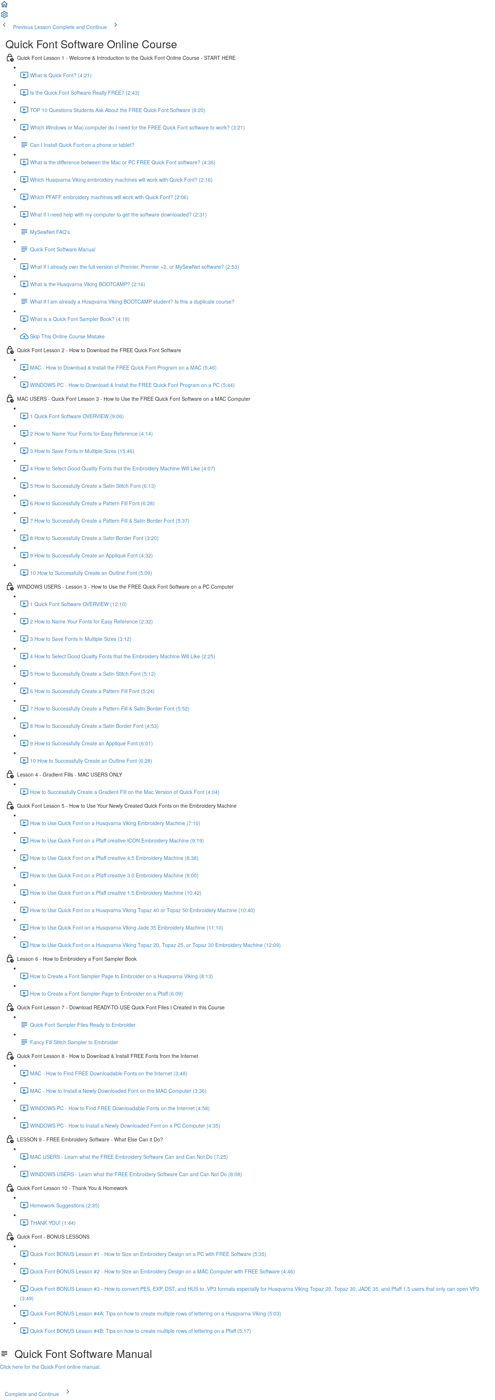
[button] (4, 6)
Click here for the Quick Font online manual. (50, 1366)
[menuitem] (4, 16)
